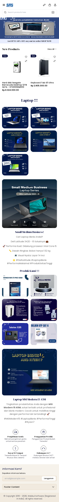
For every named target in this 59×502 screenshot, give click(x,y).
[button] (49, 5)
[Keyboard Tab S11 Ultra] (44, 67)
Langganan (49, 478)
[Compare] (44, 5)
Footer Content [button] (11, 487)
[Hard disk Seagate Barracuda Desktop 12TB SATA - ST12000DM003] (15, 67)
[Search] (54, 12)
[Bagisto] (9, 5)
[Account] (55, 5)
